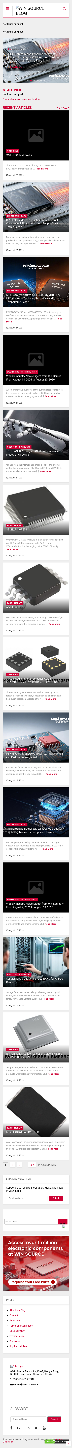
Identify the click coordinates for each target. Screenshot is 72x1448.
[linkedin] (28, 1428)
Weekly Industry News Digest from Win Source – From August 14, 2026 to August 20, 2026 (35, 378)
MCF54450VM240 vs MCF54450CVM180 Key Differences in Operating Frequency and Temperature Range (35, 57)
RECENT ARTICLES (17, 108)
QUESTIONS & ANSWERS (18, 447)
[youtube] (44, 1428)
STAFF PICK (12, 90)
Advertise (15, 1320)
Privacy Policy (17, 1336)
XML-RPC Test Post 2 (19, 155)
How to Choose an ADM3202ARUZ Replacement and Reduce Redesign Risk (34, 755)
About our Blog (17, 1310)
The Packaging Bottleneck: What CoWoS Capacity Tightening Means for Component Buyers (35, 830)
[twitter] (36, 1428)
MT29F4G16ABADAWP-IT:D (22, 1132)
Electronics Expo (16, 216)
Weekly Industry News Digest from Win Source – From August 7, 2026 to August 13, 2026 (35, 905)
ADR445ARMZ (14, 607)
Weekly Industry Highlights (22, 372)
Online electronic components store (21, 99)
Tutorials (12, 151)
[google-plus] (19, 1428)
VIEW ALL (62, 107)
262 (32, 1165)
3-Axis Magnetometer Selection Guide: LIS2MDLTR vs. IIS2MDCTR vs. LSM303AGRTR (34, 680)
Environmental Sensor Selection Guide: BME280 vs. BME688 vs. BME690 (34, 1055)
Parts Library (14, 525)
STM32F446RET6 (16, 529)
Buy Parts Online (18, 1346)
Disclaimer (15, 1341)
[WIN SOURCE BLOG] (29, 13)
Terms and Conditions (21, 1325)
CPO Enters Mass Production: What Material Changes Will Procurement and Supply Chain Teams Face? (32, 224)
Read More (16, 67)
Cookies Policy (17, 1331)
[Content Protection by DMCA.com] (56, 1442)
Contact (14, 1315)
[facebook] (11, 1428)
